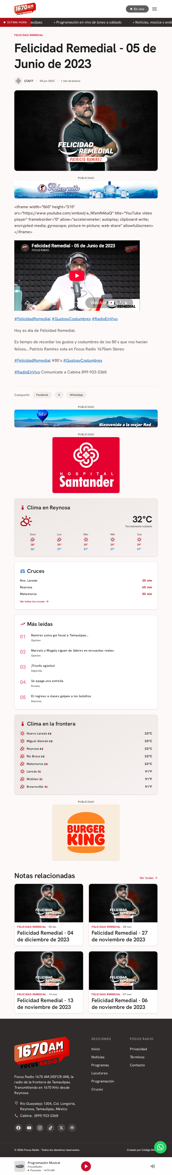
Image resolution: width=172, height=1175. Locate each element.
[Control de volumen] (153, 1166)
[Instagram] (40, 1128)
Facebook (42, 395)
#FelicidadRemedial (32, 318)
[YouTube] (29, 1128)
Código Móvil (150, 1150)
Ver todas (147, 878)
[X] (61, 1128)
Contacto (137, 1065)
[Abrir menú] (154, 9)
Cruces (97, 1089)
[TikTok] (51, 1128)
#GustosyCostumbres (71, 318)
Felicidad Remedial (28, 35)
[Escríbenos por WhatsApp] (160, 1147)
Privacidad (138, 1049)
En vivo (139, 9)
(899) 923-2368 (46, 1115)
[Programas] (72, 1128)
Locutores (99, 1073)
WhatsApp (76, 395)
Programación (102, 1081)
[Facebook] (18, 1128)
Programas (100, 1065)
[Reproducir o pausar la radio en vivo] (86, 1166)
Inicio (95, 1049)
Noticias (98, 1057)
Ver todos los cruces (32, 601)
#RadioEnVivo (105, 318)
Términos (137, 1057)
